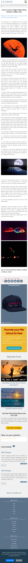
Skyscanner (14, 529)
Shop (14, 507)
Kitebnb (14, 531)
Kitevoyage (14, 543)
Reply (3, 465)
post (10, 21)
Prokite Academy (14, 539)
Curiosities (6, 5)
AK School (14, 541)
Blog (14, 505)
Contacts (14, 511)
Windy (14, 527)
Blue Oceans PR (14, 545)
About (14, 509)
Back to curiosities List (14, 493)
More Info (19, 560)
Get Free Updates (14, 428)
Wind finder (14, 523)
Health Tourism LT (14, 547)
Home (2, 5)
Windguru (14, 525)
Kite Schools (14, 521)
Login (14, 513)
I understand (9, 560)
